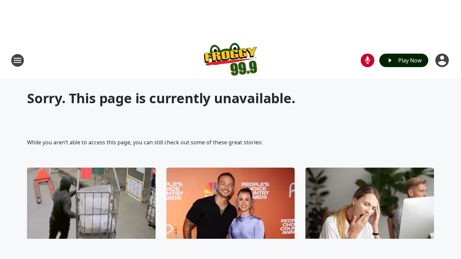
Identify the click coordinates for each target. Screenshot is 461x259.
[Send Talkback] (367, 60)
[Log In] (442, 60)
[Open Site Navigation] (17, 60)
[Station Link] (230, 60)
